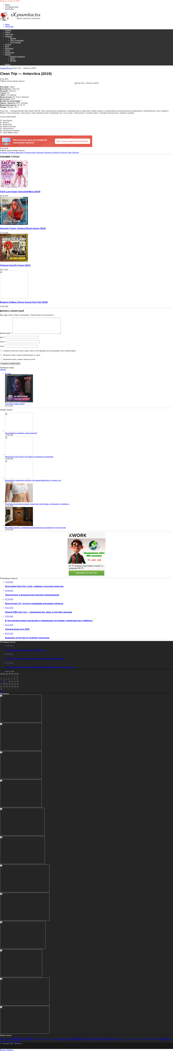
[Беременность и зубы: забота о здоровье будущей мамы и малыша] (24, 1033)
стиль (170, 1039)
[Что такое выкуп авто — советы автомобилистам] (22, 835)
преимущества (108, 1038)
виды (2, 1039)
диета (29, 1038)
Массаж (13, 38)
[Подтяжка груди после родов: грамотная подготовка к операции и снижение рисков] (19, 502)
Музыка (13, 61)
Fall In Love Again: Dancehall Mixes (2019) (20, 191)
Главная (8, 30)
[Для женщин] (20, 21)
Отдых (7, 50)
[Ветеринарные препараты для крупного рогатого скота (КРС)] (21, 778)
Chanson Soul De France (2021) (15, 265)
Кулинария (9, 48)
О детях (8, 44)
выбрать (18, 1038)
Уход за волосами (17, 40)
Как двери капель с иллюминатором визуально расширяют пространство (35, 527)
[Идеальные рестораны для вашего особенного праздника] (19, 454)
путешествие (130, 1039)
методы (47, 1039)
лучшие (41, 1039)
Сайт (2, 346)
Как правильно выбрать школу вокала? (21, 433)
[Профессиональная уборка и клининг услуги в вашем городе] (21, 977)
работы (137, 1039)
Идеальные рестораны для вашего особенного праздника (29, 457)
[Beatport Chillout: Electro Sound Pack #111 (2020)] (14, 298)
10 (1, 681)
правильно (92, 1038)
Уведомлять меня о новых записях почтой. (19, 359)
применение (122, 1039)
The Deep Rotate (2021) (15, 404)
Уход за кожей (15, 42)
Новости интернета (17, 57)
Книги (12, 59)
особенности (78, 1038)
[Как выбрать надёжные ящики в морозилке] (24, 892)
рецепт (148, 1039)
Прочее (8, 54)
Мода (7, 46)
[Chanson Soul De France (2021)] (14, 261)
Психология (9, 52)
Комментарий (6, 333)
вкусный (8, 1039)
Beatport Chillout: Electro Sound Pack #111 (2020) (24, 302)
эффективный (16, 1041)
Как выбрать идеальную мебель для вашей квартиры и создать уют (33, 480)
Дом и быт (9, 34)
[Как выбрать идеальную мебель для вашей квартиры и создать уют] (19, 478)
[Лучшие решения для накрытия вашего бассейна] (22, 863)
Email (3, 342)
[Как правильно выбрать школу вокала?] (19, 431)
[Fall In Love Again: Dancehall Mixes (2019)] (14, 187)
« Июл (2, 691)
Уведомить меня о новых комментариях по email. (22, 355)
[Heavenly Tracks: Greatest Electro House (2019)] (14, 224)
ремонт (142, 1039)
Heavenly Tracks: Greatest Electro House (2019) (23, 228)
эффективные (5, 1041)
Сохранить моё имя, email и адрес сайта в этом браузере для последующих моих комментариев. (39, 351)
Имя (2, 337)
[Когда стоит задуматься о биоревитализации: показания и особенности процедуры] (24, 920)
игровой (36, 1039)
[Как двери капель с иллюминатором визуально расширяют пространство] (19, 525)
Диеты (7, 32)
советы (164, 1038)
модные (54, 1039)
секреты (155, 1039)
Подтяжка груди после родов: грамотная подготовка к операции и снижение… (37, 504)
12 (7, 681)
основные (62, 1038)
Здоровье (8, 36)
